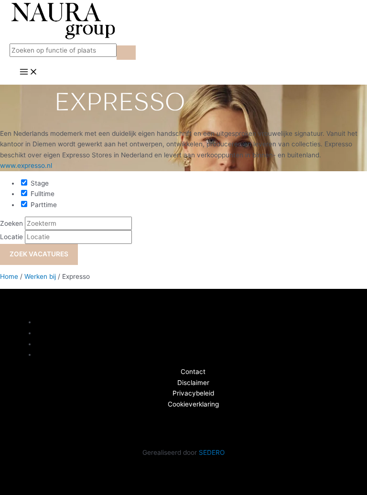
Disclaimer (193, 382)
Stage (39, 183)
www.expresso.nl (26, 165)
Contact (193, 371)
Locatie (11, 237)
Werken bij (40, 276)
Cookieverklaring (193, 404)
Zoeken (11, 223)
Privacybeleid (193, 393)
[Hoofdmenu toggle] (29, 72)
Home (9, 276)
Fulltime (41, 194)
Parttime (43, 205)
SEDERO (212, 452)
